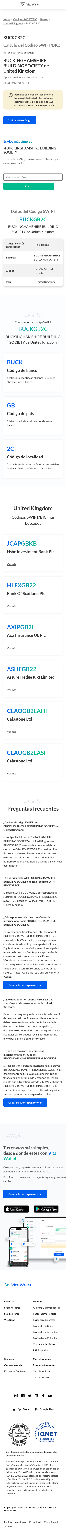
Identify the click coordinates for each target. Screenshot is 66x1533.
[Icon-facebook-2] (22, 1395)
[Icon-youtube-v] (50, 1395)
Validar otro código (19, 120)
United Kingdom (13, 23)
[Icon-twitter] (29, 1395)
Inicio (6, 19)
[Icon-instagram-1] (16, 1395)
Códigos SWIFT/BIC (25, 19)
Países (44, 19)
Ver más (11, 564)
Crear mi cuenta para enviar (25, 985)
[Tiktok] (43, 1395)
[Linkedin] (36, 1395)
